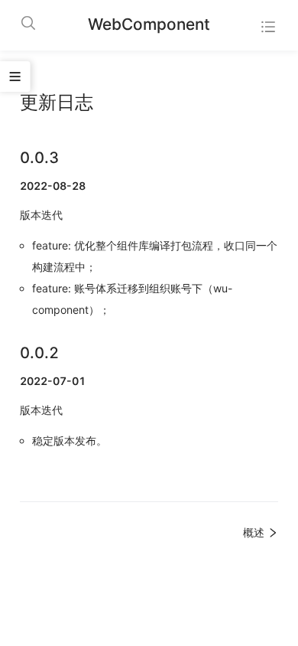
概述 (255, 532)
